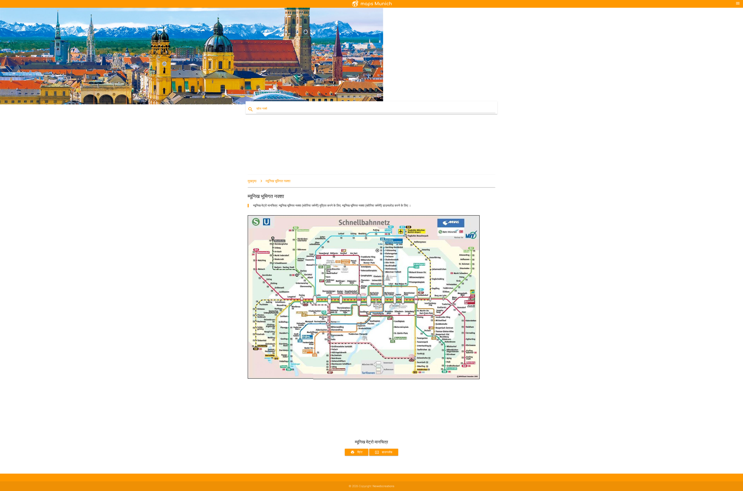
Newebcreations (383, 486)
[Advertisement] (364, 148)
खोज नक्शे (261, 108)
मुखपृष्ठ (252, 181)
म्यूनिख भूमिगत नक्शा (278, 181)
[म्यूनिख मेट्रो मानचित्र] (364, 378)
